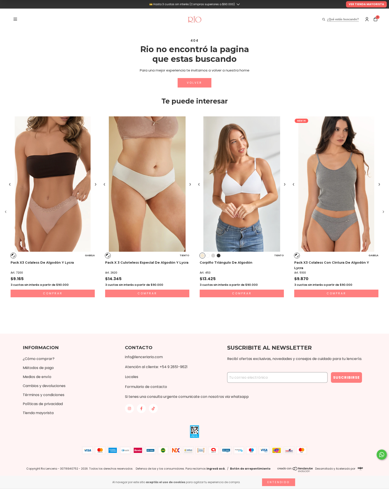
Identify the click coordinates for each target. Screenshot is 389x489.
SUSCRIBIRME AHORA (194, 91)
